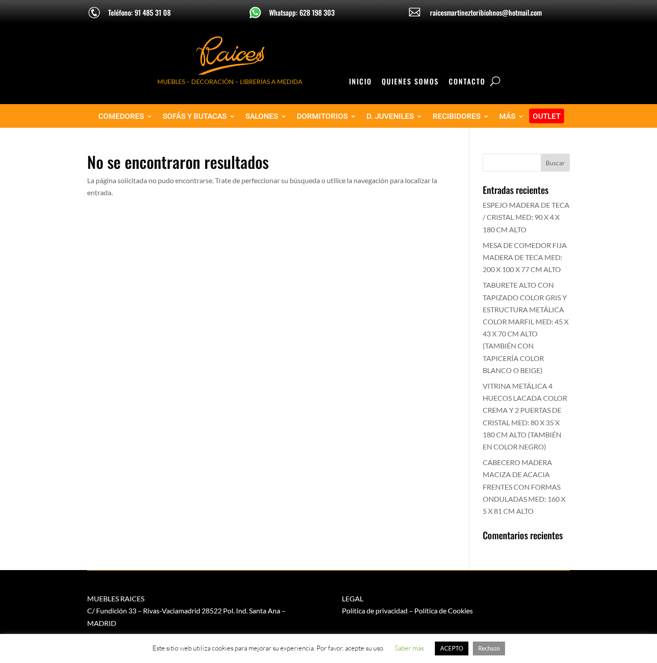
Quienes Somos (410, 82)
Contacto (467, 82)
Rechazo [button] (489, 648)
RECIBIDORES (456, 116)
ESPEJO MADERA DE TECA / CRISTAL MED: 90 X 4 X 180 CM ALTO (526, 217)
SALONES (261, 116)
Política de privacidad (375, 610)
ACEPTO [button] (451, 648)
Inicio (360, 82)
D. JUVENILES (390, 116)
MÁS (507, 116)
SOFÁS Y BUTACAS (195, 116)
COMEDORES (121, 116)
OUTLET (546, 116)
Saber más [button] (409, 648)
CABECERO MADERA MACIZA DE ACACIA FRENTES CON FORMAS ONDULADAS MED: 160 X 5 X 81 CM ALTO (524, 486)
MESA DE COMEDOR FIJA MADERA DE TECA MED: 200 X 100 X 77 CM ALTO (525, 257)
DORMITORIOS (322, 116)
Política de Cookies (443, 610)
